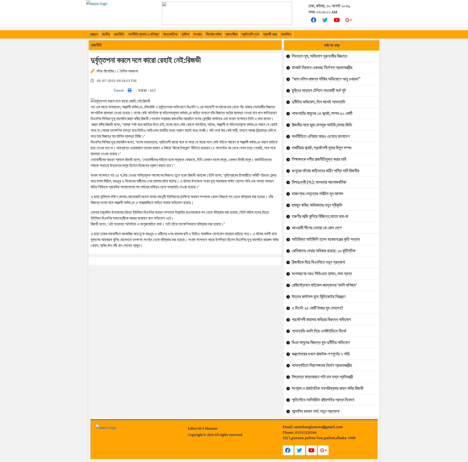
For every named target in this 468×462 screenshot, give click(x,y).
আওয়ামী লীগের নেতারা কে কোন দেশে (316, 227)
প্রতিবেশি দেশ (250, 34)
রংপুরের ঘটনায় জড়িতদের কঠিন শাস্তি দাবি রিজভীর (325, 170)
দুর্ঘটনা (185, 34)
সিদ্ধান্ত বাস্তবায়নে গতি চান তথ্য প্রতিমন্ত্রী (322, 376)
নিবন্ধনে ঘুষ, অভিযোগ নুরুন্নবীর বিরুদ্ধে (319, 56)
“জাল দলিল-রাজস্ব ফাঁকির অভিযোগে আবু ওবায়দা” (326, 79)
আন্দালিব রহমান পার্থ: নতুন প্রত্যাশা (315, 411)
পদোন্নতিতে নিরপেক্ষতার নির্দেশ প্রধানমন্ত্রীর (322, 365)
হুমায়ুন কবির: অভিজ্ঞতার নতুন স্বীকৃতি (317, 205)
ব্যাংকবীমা (231, 34)
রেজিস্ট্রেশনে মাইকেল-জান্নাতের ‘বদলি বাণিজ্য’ (324, 285)
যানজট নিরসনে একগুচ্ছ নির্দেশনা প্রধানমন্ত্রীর (322, 67)
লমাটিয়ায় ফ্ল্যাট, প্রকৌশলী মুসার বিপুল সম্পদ (321, 147)
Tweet (119, 90)
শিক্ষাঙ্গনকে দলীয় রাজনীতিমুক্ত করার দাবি (319, 159)
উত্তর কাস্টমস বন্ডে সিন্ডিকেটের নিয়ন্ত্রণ (318, 296)
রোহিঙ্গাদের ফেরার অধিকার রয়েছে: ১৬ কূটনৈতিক (323, 250)
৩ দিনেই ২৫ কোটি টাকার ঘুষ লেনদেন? (317, 308)
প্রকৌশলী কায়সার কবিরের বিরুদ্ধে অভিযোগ (321, 319)
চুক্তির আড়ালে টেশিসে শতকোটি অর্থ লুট (319, 90)
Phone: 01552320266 (300, 432)
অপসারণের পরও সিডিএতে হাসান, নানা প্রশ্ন (322, 273)
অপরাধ (197, 34)
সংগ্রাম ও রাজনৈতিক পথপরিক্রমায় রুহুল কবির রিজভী (327, 388)
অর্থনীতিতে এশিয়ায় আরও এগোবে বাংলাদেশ (321, 136)
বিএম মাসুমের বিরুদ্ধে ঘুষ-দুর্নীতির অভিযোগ (321, 342)
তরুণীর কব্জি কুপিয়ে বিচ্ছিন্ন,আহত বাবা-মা (320, 216)
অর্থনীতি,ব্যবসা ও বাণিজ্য (143, 34)
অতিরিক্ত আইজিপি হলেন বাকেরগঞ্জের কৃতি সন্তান (326, 239)
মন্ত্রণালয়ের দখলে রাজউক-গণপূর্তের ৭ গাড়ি (321, 354)
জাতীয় (106, 34)
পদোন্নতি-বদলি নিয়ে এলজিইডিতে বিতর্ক (319, 331)
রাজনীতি (119, 34)
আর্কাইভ (286, 34)
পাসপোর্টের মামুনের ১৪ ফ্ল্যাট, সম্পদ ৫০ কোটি (322, 113)
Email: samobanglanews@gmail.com (313, 427)
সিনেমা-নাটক (213, 34)
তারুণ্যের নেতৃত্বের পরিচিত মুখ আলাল (317, 193)
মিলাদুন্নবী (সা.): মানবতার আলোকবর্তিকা (319, 182)
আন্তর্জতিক (170, 34)
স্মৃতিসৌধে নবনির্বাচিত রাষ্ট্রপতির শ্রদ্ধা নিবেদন (323, 399)
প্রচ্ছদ (94, 34)
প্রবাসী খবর (270, 34)
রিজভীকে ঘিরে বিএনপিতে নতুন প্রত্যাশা (318, 262)
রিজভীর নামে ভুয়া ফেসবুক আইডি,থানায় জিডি (322, 124)
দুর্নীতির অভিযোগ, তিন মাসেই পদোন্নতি (318, 102)
